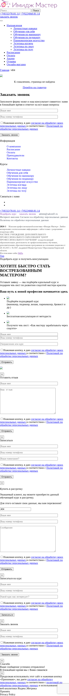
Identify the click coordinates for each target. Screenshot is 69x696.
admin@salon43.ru (48, 214)
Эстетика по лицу (23, 46)
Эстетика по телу (23, 49)
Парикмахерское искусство (29, 40)
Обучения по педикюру (26, 37)
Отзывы (11, 61)
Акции (11, 58)
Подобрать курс (8, 214)
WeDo (20, 253)
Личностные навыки (25, 28)
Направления (14, 25)
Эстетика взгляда (23, 43)
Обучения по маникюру (27, 34)
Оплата (11, 55)
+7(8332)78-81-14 (10, 13)
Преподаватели (15, 155)
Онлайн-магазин (16, 64)
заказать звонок (9, 16)
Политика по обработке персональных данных (24, 220)
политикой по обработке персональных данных (31, 684)
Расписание (13, 52)
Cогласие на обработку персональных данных (44, 217)
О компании (14, 146)
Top (2, 256)
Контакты (12, 158)
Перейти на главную (34, 87)
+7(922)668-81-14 (30, 13)
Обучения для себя (24, 31)
